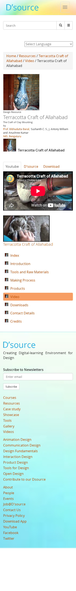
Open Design (13, 473)
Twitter (8, 538)
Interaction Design (18, 456)
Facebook (10, 532)
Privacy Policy (14, 515)
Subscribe (11, 386)
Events (8, 498)
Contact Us (12, 510)
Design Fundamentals (20, 451)
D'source (31, 166)
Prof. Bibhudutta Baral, (16, 129)
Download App (15, 521)
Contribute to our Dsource (24, 479)
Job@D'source (14, 504)
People (8, 493)
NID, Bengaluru (12, 136)
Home (11, 56)
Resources (27, 56)
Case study (11, 409)
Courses (9, 397)
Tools (7, 420)
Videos (8, 431)
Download (51, 166)
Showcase (11, 414)
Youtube (12, 166)
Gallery (8, 426)
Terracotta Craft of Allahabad (28, 244)
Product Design (15, 462)
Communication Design (22, 445)
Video (29, 60)
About (8, 487)
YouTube (10, 527)
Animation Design (17, 439)
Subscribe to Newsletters (23, 369)
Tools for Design (16, 468)
